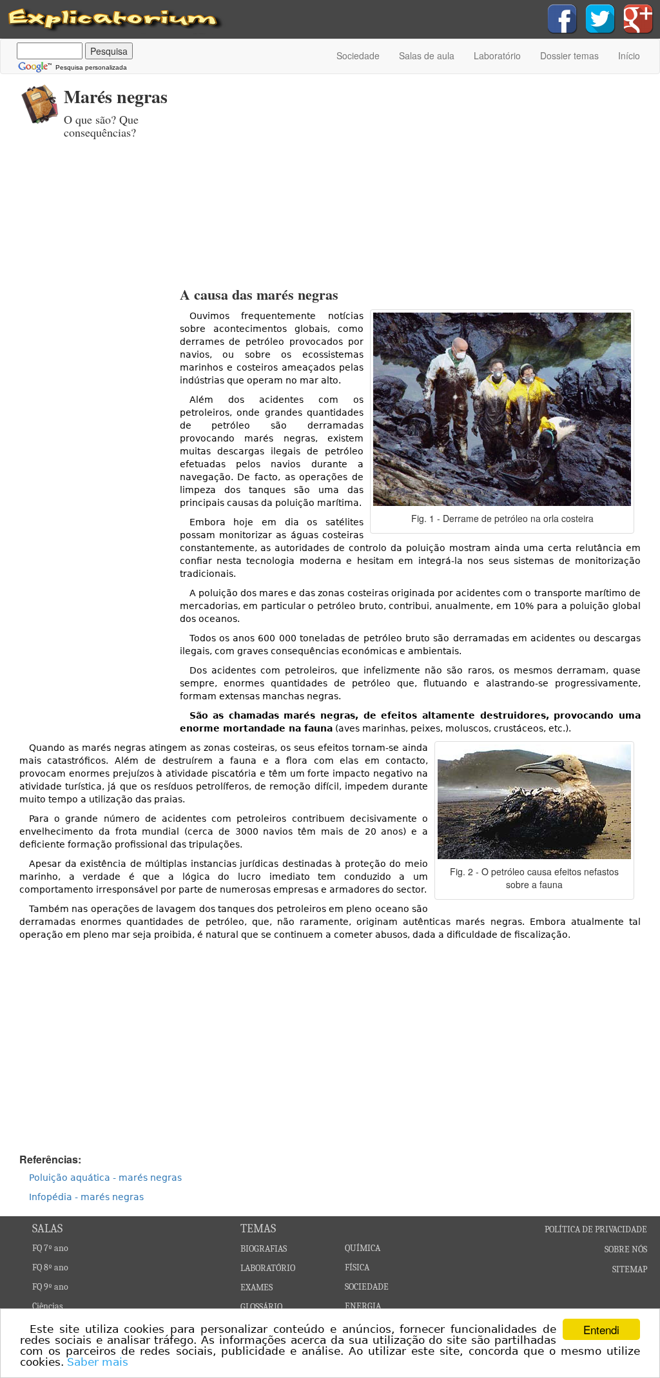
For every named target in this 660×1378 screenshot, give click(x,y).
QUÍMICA (362, 1248)
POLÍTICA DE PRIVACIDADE (596, 1229)
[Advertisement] (437, 171)
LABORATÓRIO (267, 1268)
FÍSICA (357, 1267)
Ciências (47, 1306)
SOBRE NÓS (626, 1249)
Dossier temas (569, 55)
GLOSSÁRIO (261, 1306)
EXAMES (256, 1287)
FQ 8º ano (50, 1267)
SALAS (47, 1229)
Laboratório (497, 55)
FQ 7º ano (50, 1248)
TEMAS (258, 1229)
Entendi (601, 1329)
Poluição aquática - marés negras (105, 1177)
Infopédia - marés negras (86, 1197)
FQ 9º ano (50, 1286)
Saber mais (97, 1361)
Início (629, 55)
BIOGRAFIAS (263, 1248)
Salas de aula (426, 55)
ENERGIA (363, 1306)
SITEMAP (629, 1269)
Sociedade (358, 55)
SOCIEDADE (367, 1286)
